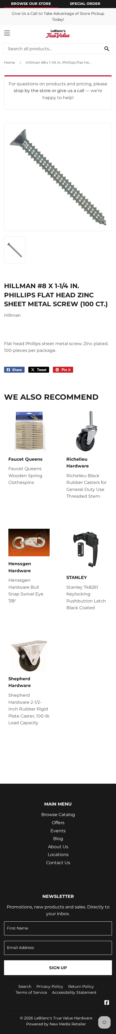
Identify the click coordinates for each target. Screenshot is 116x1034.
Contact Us (58, 862)
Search (24, 986)
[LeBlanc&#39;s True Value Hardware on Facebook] (106, 1003)
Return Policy (81, 986)
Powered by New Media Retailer (56, 1024)
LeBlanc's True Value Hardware (63, 1018)
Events (58, 830)
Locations (58, 854)
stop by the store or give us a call (49, 90)
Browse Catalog (58, 814)
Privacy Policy (49, 986)
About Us (58, 846)
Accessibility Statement (74, 992)
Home (9, 62)
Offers (58, 822)
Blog (58, 838)
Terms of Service (31, 992)
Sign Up (58, 967)
